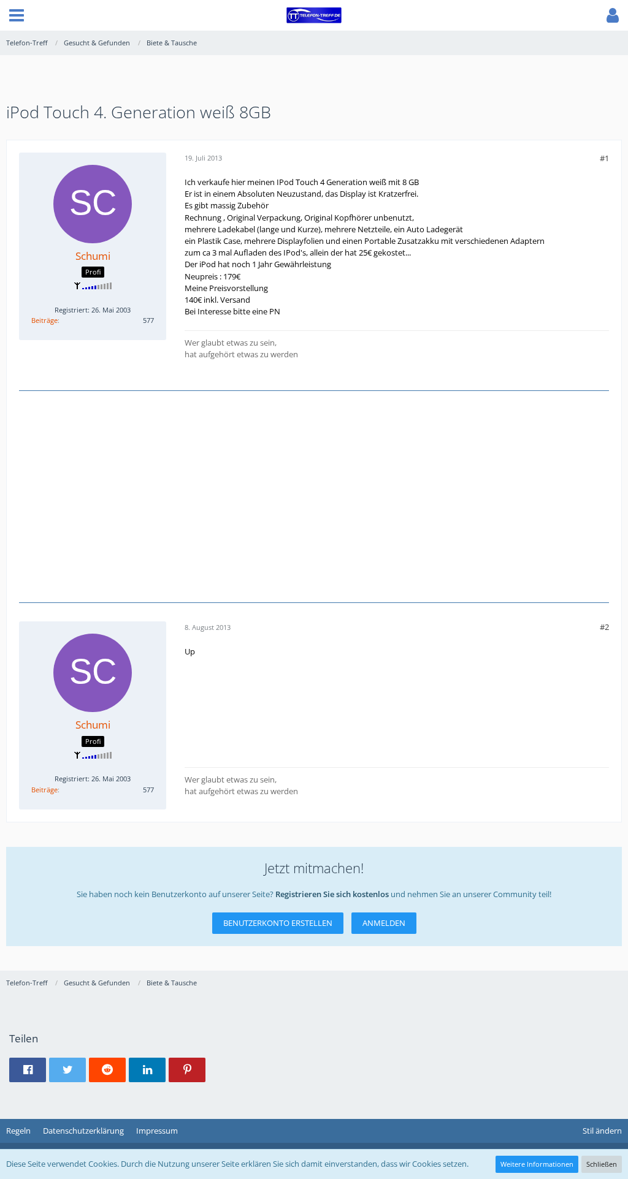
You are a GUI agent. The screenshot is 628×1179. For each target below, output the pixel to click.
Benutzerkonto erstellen (277, 922)
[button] (16, 15)
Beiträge (44, 320)
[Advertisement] (314, 495)
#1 (604, 158)
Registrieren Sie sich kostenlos (332, 894)
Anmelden (383, 922)
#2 (604, 626)
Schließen (601, 1164)
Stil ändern (602, 1130)
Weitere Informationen (536, 1164)
